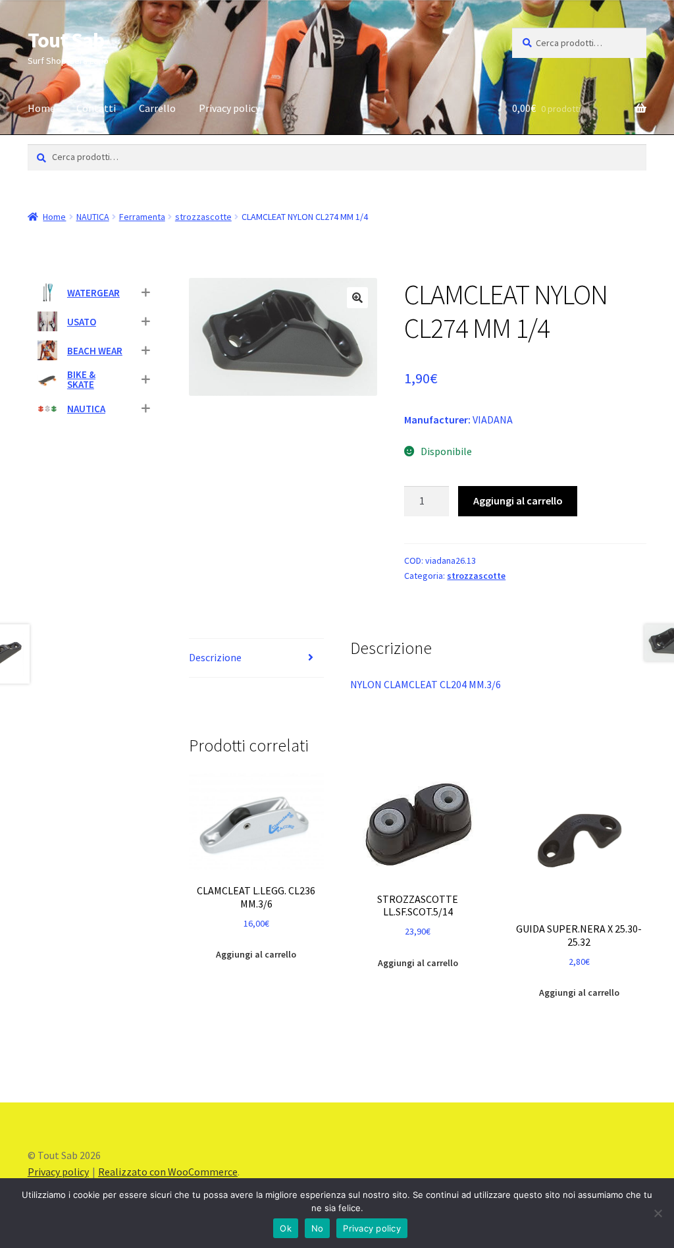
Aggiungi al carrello (518, 500)
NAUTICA (92, 217)
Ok (286, 1228)
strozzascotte (203, 217)
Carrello (157, 108)
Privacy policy (229, 108)
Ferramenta (142, 217)
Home (41, 108)
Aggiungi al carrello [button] (256, 954)
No (317, 1228)
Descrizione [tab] (215, 657)
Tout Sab (66, 40)
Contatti (96, 108)
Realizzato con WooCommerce (168, 1171)
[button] (357, 297)
